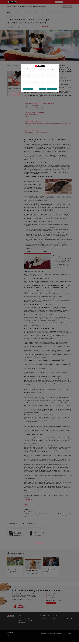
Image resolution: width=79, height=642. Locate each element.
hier (30, 73)
